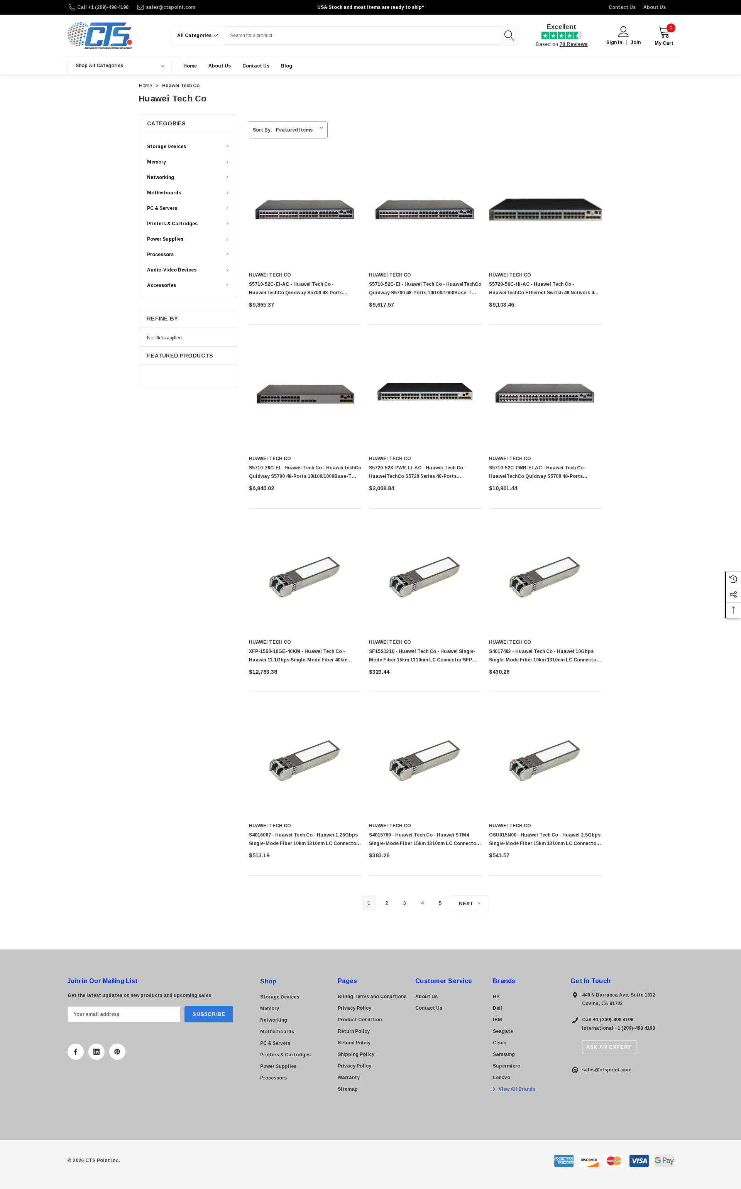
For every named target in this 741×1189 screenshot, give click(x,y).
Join (636, 42)
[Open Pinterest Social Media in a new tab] (117, 1052)
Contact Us (622, 7)
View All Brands (516, 1089)
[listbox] (301, 130)
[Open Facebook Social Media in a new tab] (76, 1052)
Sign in (614, 42)
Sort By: (262, 130)
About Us (654, 7)
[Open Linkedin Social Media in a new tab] (96, 1052)
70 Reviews (574, 44)
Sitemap (348, 1089)
